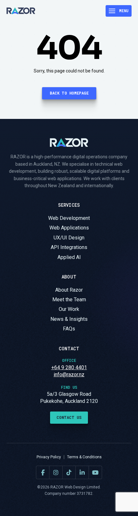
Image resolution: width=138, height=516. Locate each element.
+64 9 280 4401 (69, 367)
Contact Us (69, 417)
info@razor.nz (69, 374)
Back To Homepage (69, 93)
